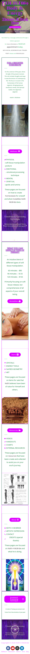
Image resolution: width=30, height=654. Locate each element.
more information (12, 44)
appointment (12, 47)
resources (12, 456)
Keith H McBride (14, 548)
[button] (4, 225)
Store (23, 651)
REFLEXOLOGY (20, 53)
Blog (27, 651)
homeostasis (10, 196)
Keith (7, 383)
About (18, 651)
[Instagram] (17, 648)
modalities (16, 199)
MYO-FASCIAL (6, 50)
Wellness (3, 651)
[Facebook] (8, 648)
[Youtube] (13, 648)
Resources (11, 651)
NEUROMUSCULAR (16, 50)
